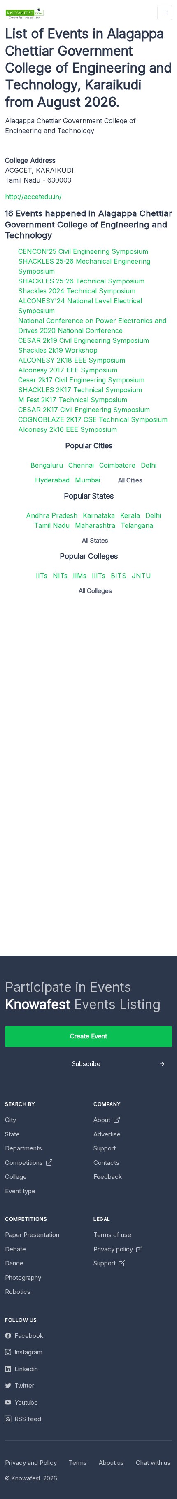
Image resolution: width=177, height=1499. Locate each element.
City (10, 1120)
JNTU (141, 575)
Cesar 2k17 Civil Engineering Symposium (81, 380)
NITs (60, 575)
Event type (20, 1191)
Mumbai (87, 480)
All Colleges (95, 591)
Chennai (81, 465)
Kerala (130, 515)
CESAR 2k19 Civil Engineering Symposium (83, 340)
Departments (23, 1148)
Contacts (106, 1162)
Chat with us (153, 1462)
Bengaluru (46, 465)
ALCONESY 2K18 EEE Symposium (71, 360)
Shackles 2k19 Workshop (58, 350)
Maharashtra (95, 525)
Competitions (24, 1162)
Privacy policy (114, 1249)
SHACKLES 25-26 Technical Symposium (81, 281)
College (16, 1176)
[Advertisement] (88, 689)
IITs (41, 575)
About (102, 1120)
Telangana (137, 525)
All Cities (130, 480)
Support (104, 1148)
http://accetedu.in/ (33, 196)
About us (111, 1462)
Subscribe (86, 1064)
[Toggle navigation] (164, 12)
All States (95, 540)
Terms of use (112, 1235)
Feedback (107, 1176)
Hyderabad (52, 480)
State (12, 1134)
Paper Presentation (32, 1235)
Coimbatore (117, 465)
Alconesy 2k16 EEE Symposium (67, 429)
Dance (14, 1263)
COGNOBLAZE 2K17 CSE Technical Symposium (93, 419)
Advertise (107, 1134)
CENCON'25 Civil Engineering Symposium (83, 251)
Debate (15, 1249)
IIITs (98, 575)
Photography (23, 1277)
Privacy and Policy (31, 1462)
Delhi (148, 465)
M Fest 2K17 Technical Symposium (72, 400)
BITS (118, 575)
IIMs (79, 575)
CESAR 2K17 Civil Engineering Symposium (84, 409)
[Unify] (24, 13)
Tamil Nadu (52, 525)
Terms (78, 1462)
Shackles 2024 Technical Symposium (76, 291)
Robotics (17, 1291)
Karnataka (99, 515)
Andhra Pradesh (51, 515)
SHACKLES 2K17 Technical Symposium (80, 390)
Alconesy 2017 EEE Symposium (67, 370)
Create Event (88, 1036)
